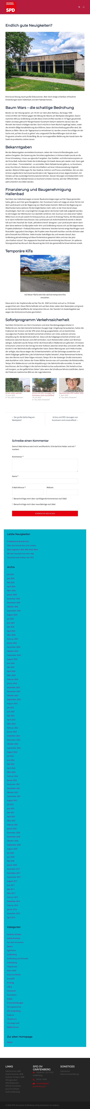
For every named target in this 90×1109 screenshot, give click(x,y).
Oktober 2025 (12, 606)
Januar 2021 (12, 828)
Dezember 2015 (13, 913)
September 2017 (14, 877)
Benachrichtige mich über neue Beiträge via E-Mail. (35, 504)
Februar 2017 (12, 897)
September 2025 (14, 610)
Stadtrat (10, 1015)
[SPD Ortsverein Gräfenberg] (10, 7)
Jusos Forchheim (12, 1089)
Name (15, 476)
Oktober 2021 (12, 792)
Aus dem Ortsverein (15, 942)
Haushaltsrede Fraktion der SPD (20, 557)
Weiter (10, 1042)
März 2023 (11, 724)
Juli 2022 (10, 756)
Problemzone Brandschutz (18, 541)
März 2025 (11, 635)
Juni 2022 (11, 760)
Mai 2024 (10, 667)
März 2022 (11, 772)
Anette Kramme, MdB (14, 1074)
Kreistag (10, 982)
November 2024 (13, 647)
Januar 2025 (12, 643)
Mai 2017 (10, 889)
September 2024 (14, 655)
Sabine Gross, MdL (13, 1071)
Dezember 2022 (13, 736)
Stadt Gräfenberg (12, 1092)
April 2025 (11, 631)
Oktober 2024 (12, 651)
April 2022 (11, 768)
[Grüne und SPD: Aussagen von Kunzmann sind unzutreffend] (44, 385)
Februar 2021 (12, 824)
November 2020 (13, 836)
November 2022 (13, 740)
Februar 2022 (12, 776)
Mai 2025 (10, 627)
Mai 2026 (10, 582)
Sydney (56, 1105)
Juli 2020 (10, 853)
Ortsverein (11, 991)
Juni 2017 (11, 885)
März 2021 (11, 820)
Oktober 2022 (12, 744)
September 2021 (14, 796)
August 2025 (12, 615)
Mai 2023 (10, 715)
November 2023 (13, 691)
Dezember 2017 (13, 869)
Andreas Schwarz (14, 934)
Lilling (9, 987)
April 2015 (11, 917)
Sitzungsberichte (14, 1007)
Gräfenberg (12, 954)
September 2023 (14, 699)
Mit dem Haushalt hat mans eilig (20, 553)
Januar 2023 (12, 732)
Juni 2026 (11, 578)
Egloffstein (11, 950)
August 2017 (12, 881)
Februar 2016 (12, 905)
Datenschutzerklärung (69, 1074)
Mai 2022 (10, 764)
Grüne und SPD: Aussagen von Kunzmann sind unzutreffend (43, 394)
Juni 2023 (11, 711)
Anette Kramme (13, 938)
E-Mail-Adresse (19, 487)
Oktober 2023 (12, 695)
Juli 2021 (10, 804)
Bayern (10, 946)
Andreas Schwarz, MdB (14, 1077)
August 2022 (12, 752)
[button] (79, 7)
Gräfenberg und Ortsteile (17, 958)
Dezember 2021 (13, 784)
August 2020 (12, 849)
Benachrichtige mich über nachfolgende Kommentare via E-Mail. (40, 498)
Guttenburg (12, 962)
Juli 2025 (10, 619)
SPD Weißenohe (12, 1083)
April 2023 (11, 720)
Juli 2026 (10, 574)
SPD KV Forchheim (13, 1086)
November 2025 (13, 602)
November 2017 (13, 873)
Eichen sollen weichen (13, 393)
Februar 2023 (12, 728)
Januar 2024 (12, 683)
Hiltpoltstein (12, 966)
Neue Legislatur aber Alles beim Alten (22, 549)
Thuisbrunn (12, 1019)
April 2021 (11, 816)
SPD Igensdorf (11, 1080)
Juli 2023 (10, 707)
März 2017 (11, 893)
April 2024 (11, 671)
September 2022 (14, 748)
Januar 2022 (12, 780)
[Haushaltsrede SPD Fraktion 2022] (71, 385)
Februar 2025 (12, 639)
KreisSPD (11, 978)
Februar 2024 (12, 679)
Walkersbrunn (13, 1027)
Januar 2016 (12, 909)
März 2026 (11, 590)
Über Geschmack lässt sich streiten (21, 545)
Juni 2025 (11, 623)
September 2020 (14, 845)
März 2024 (11, 675)
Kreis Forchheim (14, 974)
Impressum (65, 1071)
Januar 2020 (12, 865)
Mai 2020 (10, 861)
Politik (9, 999)
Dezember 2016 (13, 901)
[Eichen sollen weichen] (17, 385)
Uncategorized (13, 1023)
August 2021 (12, 800)
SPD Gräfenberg (14, 1011)
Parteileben (12, 995)
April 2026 (11, 586)
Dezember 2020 (13, 832)
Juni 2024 (11, 663)
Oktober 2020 (12, 841)
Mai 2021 (10, 812)
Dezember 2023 (13, 687)
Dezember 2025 (13, 598)
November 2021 (13, 788)
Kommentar (17, 457)
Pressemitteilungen (15, 1003)
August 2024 (12, 659)
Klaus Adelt (11, 970)
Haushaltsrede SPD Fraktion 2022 (71, 393)
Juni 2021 (11, 808)
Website (50, 487)
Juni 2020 (11, 857)
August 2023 (12, 703)
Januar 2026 (12, 594)
